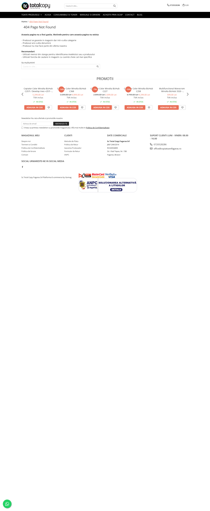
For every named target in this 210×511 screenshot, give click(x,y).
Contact (129, 14)
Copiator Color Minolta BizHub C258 (138, 90)
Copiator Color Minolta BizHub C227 (105, 90)
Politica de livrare (28, 151)
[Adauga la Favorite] (48, 107)
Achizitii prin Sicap (113, 14)
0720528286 (160, 144)
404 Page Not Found (38, 21)
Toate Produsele (30, 14)
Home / (25, 21)
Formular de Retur (72, 151)
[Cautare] (114, 6)
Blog (139, 14)
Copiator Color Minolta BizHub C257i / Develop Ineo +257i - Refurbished (38, 90)
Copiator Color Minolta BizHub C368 (71, 90)
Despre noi (26, 141)
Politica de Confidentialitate (97, 127)
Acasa (48, 14)
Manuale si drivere (90, 14)
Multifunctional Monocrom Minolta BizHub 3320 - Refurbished (172, 90)
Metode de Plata (71, 141)
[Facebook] (22, 167)
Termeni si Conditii (29, 144)
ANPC (66, 154)
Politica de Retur (71, 144)
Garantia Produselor (72, 148)
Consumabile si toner (65, 14)
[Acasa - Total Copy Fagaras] (35, 6)
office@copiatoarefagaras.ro (167, 148)
